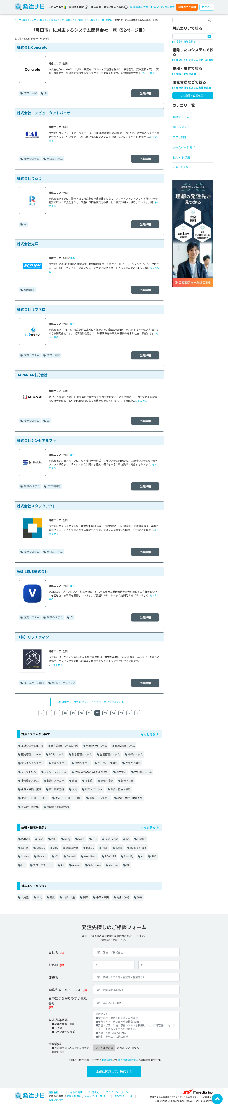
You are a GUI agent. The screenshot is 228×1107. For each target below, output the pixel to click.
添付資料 (54, 1043)
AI (45, 93)
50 (81, 713)
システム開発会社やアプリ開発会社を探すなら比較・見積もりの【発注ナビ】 (52, 20)
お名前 (53, 964)
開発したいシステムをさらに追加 (194, 60)
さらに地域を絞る (185, 41)
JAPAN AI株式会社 (32, 374)
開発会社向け (73, 1096)
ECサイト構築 (181, 157)
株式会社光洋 (27, 243)
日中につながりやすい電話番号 (67, 1000)
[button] (192, 166)
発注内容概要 (58, 1019)
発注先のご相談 (187, 7)
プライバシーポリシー (118, 1092)
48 (65, 713)
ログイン (207, 7)
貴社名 (53, 952)
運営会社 (53, 1092)
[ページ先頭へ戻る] (217, 1098)
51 (89, 713)
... (57, 713)
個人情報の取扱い (128, 1060)
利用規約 (107, 1060)
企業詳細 (145, 93)
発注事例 (96, 7)
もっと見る (148, 73)
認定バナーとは (123, 1096)
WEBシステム (55, 158)
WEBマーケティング (63, 683)
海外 (72, 258)
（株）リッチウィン (33, 636)
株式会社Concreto (32, 47)
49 (73, 713)
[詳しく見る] (192, 233)
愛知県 (109, 20)
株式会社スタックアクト (36, 505)
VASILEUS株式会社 (32, 571)
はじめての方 (56, 7)
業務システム (31, 158)
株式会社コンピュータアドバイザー (45, 112)
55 (121, 713)
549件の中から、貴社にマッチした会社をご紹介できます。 (88, 702)
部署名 (53, 977)
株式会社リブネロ (31, 309)
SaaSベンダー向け (94, 1096)
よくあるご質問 (73, 1092)
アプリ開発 (30, 93)
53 (105, 713)
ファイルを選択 (104, 1047)
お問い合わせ (55, 1099)
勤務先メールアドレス (64, 989)
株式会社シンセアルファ (36, 440)
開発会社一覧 (97, 20)
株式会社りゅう (29, 178)
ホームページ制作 (34, 683)
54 (113, 713)
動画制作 (29, 289)
